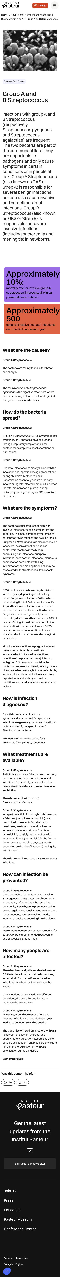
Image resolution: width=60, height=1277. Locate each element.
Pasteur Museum (18, 1219)
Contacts (8, 1258)
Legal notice (22, 1258)
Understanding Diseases (40, 14)
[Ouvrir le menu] (55, 5)
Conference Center (20, 1228)
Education (12, 1209)
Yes (10, 1082)
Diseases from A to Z (12, 18)
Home (4, 14)
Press (8, 1200)
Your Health (17, 14)
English (19, 1264)
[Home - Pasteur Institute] (11, 4)
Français (8, 1264)
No (24, 1082)
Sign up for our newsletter (30, 1163)
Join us (10, 1190)
